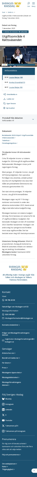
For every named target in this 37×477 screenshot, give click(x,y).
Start (3, 12)
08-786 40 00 (10, 300)
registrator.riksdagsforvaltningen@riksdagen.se (19, 340)
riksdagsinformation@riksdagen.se (19, 318)
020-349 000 (9, 314)
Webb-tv (10, 12)
